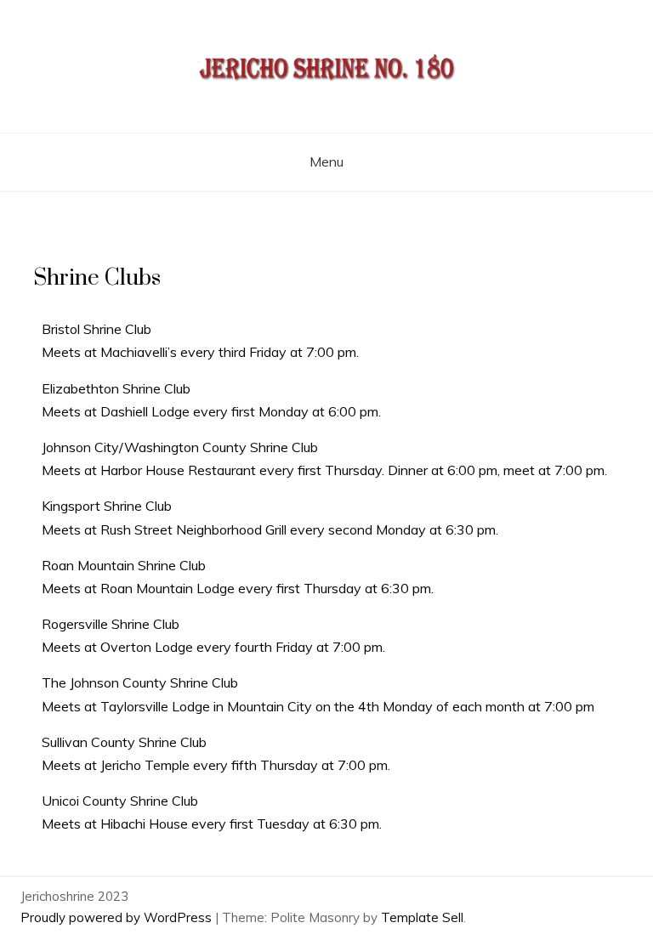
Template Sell (422, 917)
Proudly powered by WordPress (117, 917)
